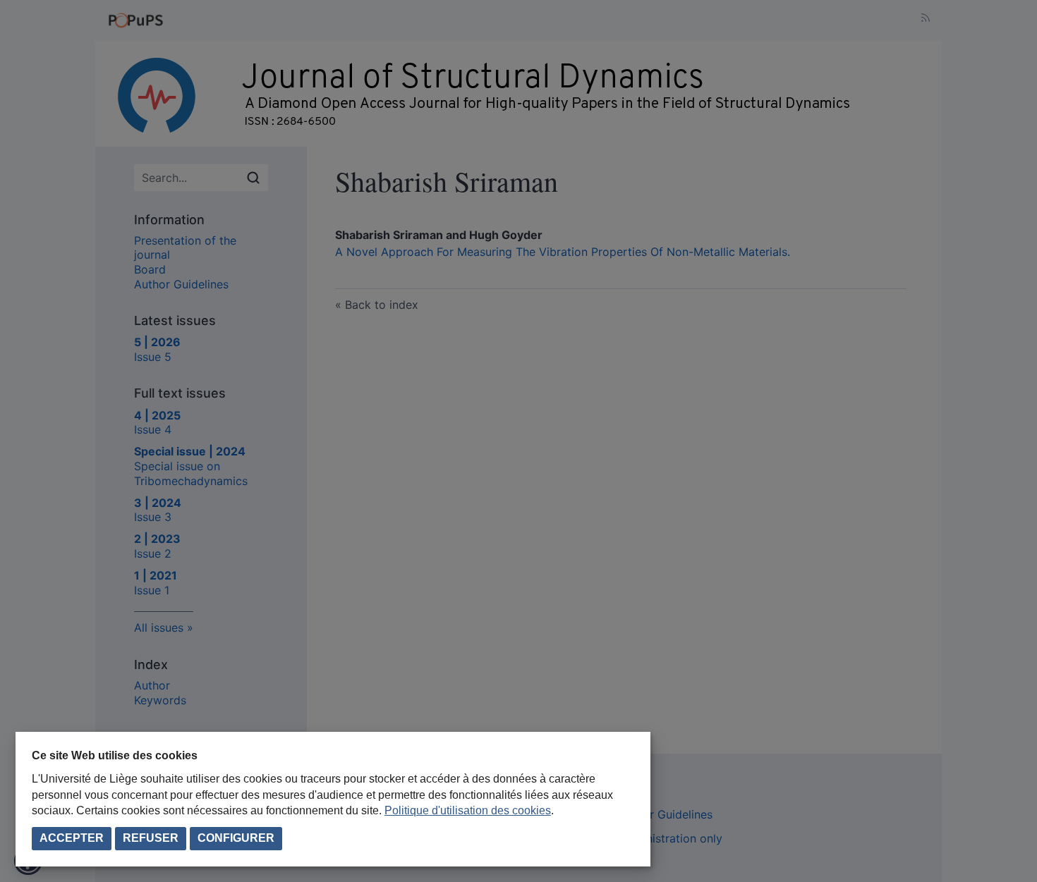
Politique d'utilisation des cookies (467, 810)
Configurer (236, 838)
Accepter (72, 838)
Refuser (150, 838)
